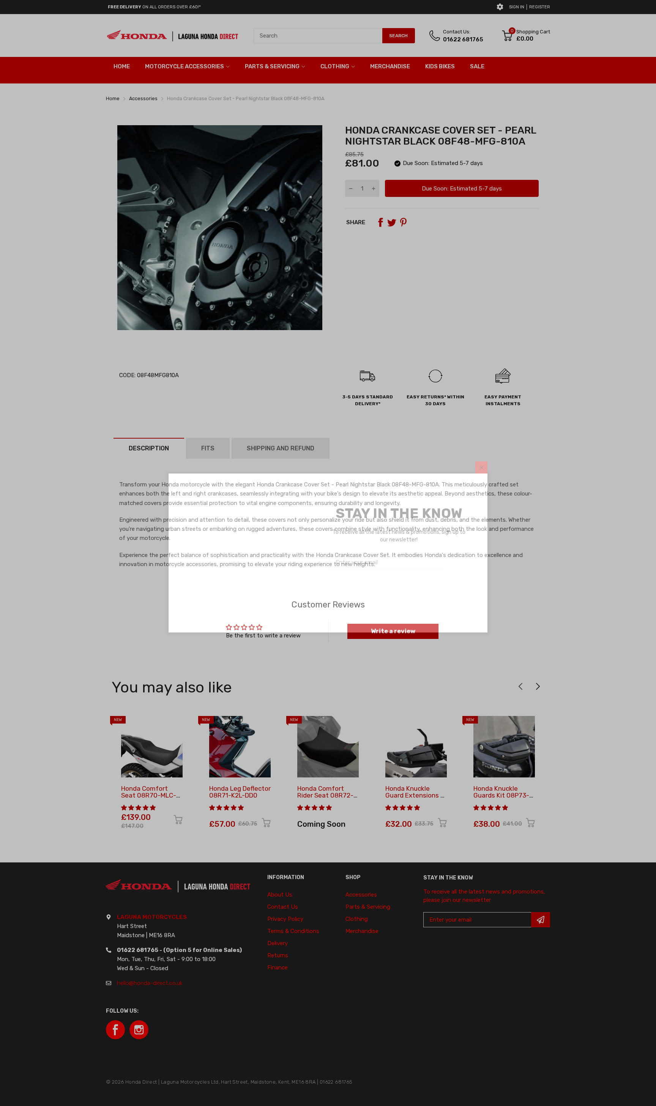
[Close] (481, 467)
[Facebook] (387, 591)
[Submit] (456, 562)
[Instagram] (405, 591)
